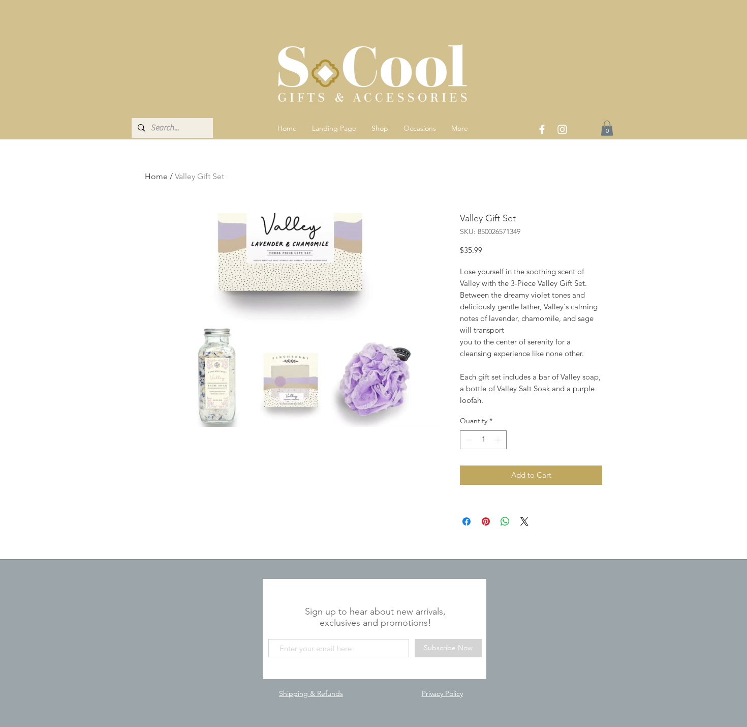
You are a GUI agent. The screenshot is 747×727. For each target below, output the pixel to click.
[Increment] (498, 440)
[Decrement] (467, 440)
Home (156, 176)
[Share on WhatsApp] (505, 521)
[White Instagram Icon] (562, 129)
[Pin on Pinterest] (486, 521)
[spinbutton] (483, 440)
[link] (607, 128)
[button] (380, 128)
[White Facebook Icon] (542, 129)
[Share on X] (524, 521)
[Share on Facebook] (466, 521)
